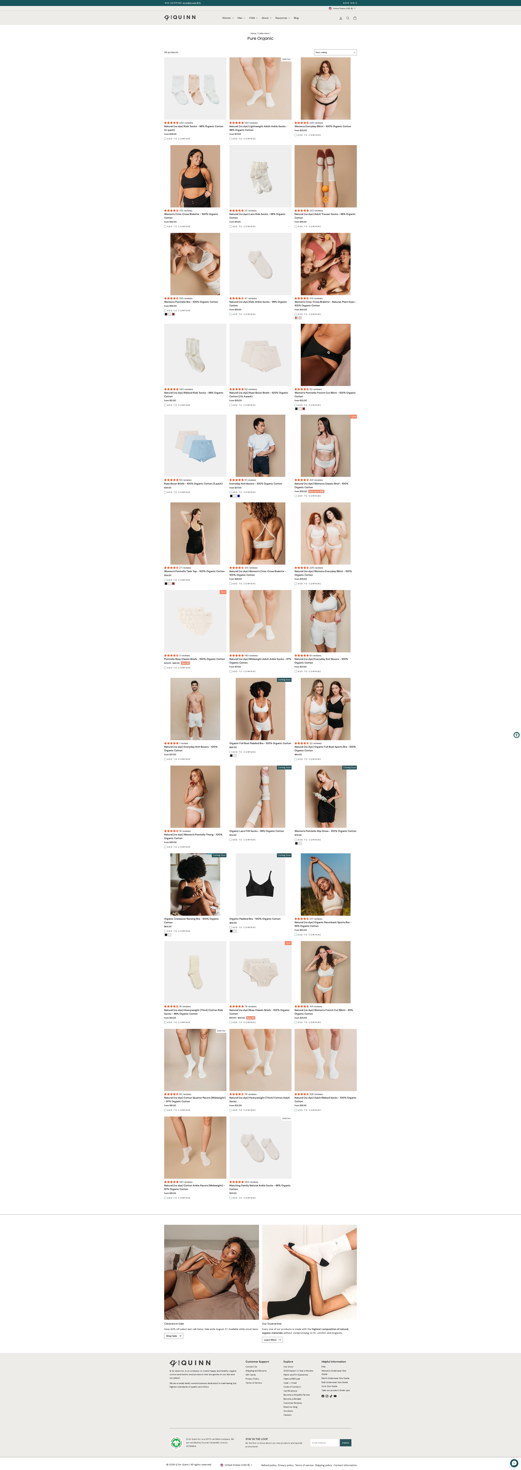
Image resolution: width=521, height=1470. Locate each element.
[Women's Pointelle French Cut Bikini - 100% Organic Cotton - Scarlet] (303, 408)
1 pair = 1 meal (290, 1382)
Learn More (270, 1339)
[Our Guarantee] (309, 1272)
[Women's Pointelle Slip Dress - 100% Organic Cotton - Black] (296, 843)
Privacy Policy (252, 1378)
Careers (287, 1415)
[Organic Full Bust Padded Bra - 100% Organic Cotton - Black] (231, 755)
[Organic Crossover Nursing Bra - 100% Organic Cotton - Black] (166, 934)
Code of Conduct (292, 1386)
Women (226, 18)
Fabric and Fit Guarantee (296, 1374)
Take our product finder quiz (336, 1390)
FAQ (323, 1366)
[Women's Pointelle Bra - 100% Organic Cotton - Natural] (169, 314)
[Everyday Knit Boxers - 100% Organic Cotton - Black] (231, 496)
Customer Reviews (293, 1403)
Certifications (290, 1390)
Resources (281, 18)
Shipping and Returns (256, 1370)
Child (252, 18)
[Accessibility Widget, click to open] (517, 735)
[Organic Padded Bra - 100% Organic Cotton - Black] (231, 931)
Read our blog (290, 1407)
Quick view (195, 116)
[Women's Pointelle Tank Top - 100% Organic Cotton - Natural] (169, 583)
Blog (296, 18)
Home (253, 33)
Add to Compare (179, 139)
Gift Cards (251, 1374)
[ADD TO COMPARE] (166, 315)
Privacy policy (286, 1465)
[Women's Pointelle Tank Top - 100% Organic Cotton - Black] (166, 583)
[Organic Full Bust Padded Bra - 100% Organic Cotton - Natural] (235, 755)
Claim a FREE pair (292, 1378)
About (265, 18)
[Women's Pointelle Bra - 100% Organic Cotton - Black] (166, 314)
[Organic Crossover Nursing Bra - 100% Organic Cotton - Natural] (169, 934)
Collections (263, 33)
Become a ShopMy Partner (297, 1395)
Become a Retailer (292, 1398)
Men (240, 18)
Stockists (288, 1411)
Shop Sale (171, 1335)
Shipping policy (323, 1465)
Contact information (345, 1465)
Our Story (288, 1366)
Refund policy (269, 1465)
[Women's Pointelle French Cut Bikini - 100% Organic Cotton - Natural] (300, 408)
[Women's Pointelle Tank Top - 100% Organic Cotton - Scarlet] (173, 583)
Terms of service (304, 1465)
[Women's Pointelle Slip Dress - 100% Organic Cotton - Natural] (300, 843)
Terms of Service (254, 1382)
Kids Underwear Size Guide (335, 1382)
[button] (171, 122)
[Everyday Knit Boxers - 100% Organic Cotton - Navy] (238, 496)
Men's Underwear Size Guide (335, 1378)
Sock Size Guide (329, 1386)
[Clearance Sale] (211, 1272)
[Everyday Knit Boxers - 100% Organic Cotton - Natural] (235, 496)
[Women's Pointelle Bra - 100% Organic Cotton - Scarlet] (173, 314)
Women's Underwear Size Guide (334, 1372)
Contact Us (251, 1366)
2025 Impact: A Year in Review (298, 1370)
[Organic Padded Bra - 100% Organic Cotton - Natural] (235, 931)
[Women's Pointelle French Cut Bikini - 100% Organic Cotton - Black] (296, 408)
